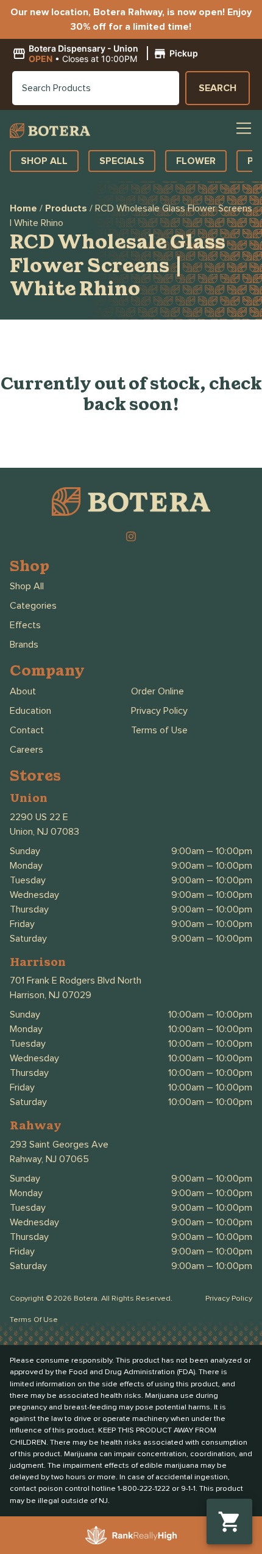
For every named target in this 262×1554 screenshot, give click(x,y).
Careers (26, 750)
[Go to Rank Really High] (131, 1535)
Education (30, 711)
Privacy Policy (159, 711)
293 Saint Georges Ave (59, 1144)
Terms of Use (159, 730)
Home (23, 208)
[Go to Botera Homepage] (50, 130)
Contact (27, 730)
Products (66, 208)
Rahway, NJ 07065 (49, 1159)
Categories (33, 606)
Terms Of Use (34, 1320)
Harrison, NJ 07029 (50, 995)
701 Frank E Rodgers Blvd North (75, 980)
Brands (24, 644)
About (23, 691)
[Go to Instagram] (131, 536)
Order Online (157, 691)
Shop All (27, 586)
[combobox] (95, 88)
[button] (107, 54)
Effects (25, 625)
